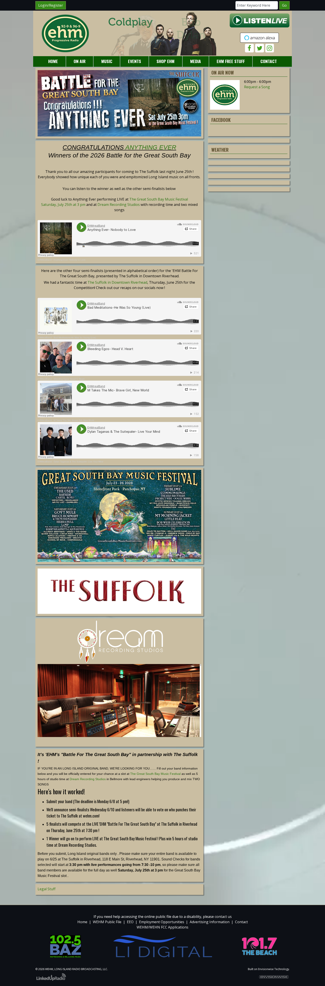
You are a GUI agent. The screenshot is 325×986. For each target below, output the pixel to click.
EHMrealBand (45, 259)
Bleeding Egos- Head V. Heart (69, 379)
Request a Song (257, 86)
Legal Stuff (46, 888)
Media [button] (195, 61)
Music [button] (106, 61)
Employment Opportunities (161, 921)
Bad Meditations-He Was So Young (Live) (75, 337)
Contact (241, 921)
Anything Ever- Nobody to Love (70, 259)
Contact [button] (268, 61)
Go (284, 5)
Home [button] (53, 61)
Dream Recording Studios (119, 204)
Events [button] (134, 61)
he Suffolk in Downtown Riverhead (118, 282)
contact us (223, 916)
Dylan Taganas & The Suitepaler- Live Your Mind (78, 461)
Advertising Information (209, 921)
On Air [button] (80, 61)
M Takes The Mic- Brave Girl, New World (74, 420)
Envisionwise (266, 969)
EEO (130, 921)
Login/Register (50, 5)
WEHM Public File (107, 921)
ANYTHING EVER (150, 147)
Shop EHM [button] (165, 61)
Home (82, 921)
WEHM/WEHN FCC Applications (162, 927)
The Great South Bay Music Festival (155, 773)
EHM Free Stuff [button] (231, 61)
